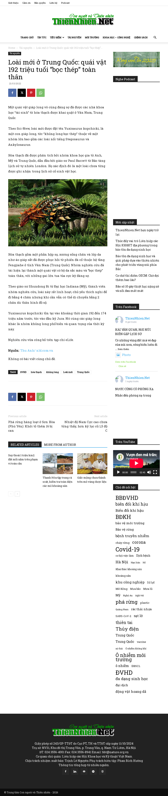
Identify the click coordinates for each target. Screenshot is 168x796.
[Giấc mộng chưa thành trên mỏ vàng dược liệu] (92, 463)
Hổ (144, 562)
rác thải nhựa (141, 609)
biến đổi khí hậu (132, 504)
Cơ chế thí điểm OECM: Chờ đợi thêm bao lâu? (137, 278)
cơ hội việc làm (125, 555)
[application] (136, 463)
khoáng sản (123, 575)
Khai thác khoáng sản (129, 569)
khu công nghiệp (130, 582)
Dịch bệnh (143, 555)
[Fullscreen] (155, 472)
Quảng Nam (122, 609)
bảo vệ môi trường (130, 523)
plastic (144, 603)
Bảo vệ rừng (125, 529)
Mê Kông (121, 589)
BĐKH (123, 517)
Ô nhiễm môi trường (131, 657)
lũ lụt (151, 582)
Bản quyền (40, 2)
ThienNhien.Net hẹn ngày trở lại (137, 232)
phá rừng (126, 602)
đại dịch (122, 685)
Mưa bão (135, 588)
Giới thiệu (13, 2)
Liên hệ (53, 2)
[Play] (118, 472)
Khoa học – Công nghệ (116, 37)
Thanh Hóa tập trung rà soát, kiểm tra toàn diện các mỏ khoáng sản (57, 482)
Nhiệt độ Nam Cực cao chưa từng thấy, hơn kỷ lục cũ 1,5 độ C (84, 426)
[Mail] (84, 771)
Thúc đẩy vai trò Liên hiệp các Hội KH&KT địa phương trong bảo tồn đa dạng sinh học (137, 245)
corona (139, 542)
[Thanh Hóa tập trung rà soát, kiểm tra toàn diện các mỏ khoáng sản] (58, 463)
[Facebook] (12, 93)
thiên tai (124, 622)
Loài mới (68, 372)
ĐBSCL (136, 666)
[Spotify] (93, 771)
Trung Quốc (125, 635)
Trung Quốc (83, 372)
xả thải (119, 648)
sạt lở (138, 616)
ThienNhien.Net (137, 318)
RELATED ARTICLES (25, 445)
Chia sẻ (122, 366)
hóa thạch (36, 372)
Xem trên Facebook (125, 361)
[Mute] (149, 472)
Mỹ (118, 595)
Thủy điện (127, 629)
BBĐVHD (127, 498)
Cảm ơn (26, 2)
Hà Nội (122, 562)
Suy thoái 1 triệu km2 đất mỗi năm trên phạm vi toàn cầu (23, 459)
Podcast (65, 2)
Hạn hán (135, 562)
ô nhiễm (122, 666)
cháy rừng (122, 543)
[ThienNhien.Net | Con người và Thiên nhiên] (84, 19)
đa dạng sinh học (132, 679)
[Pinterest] (31, 93)
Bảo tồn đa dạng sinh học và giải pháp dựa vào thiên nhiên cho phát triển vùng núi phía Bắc (137, 262)
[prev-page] (10, 493)
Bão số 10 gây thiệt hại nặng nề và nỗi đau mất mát (137, 288)
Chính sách (141, 37)
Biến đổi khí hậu (130, 510)
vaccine (141, 641)
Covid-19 (128, 549)
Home (11, 47)
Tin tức (41, 37)
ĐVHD (23, 372)
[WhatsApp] (40, 93)
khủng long (52, 372)
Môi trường (92, 37)
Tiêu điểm (55, 37)
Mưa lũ (147, 589)
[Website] (102, 771)
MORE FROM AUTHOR (60, 445)
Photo (126, 355)
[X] (22, 93)
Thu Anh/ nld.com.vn (36, 350)
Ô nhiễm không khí (135, 648)
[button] (155, 38)
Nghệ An (128, 595)
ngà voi (139, 595)
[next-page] (17, 493)
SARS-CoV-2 (123, 616)
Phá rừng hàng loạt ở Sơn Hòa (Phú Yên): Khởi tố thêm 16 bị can (31, 426)
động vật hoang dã (131, 691)
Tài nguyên (74, 37)
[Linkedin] (75, 771)
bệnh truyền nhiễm (132, 536)
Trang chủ (27, 37)
